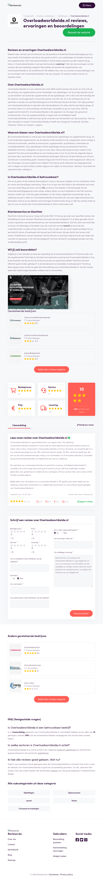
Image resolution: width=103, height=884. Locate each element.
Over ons (12, 839)
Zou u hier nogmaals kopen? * (66, 530)
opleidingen (43, 753)
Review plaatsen (81, 613)
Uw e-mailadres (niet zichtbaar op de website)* (25, 560)
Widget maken (59, 856)
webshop (60, 63)
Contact (11, 844)
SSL (43, 187)
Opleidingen (63, 16)
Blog (10, 854)
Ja (14, 578)
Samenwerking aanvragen (60, 849)
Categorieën (28, 16)
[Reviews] (14, 5)
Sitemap (11, 860)
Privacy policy (66, 874)
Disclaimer (54, 874)
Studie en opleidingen (46, 16)
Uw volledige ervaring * (63, 552)
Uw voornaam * (16, 584)
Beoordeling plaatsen (58, 841)
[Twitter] (81, 839)
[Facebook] (77, 839)
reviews (54, 770)
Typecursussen (74, 792)
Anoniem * (14, 575)
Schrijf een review (86, 425)
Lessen (29, 800)
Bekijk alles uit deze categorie (51, 369)
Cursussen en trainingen (29, 808)
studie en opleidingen (66, 749)
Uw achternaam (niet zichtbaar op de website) (29, 597)
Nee (21, 578)
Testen (74, 800)
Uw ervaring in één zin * (64, 538)
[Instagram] (85, 839)
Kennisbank (13, 849)
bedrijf (67, 225)
